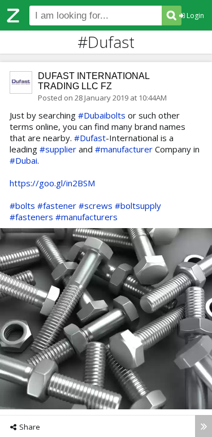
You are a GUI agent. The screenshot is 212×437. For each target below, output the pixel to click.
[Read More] (203, 426)
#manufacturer (124, 149)
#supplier (58, 149)
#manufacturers (86, 216)
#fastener (56, 205)
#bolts (22, 205)
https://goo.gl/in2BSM (52, 183)
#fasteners (31, 216)
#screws (96, 205)
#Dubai (23, 160)
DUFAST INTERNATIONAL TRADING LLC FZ (93, 81)
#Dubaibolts (102, 115)
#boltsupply (138, 205)
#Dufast (90, 137)
